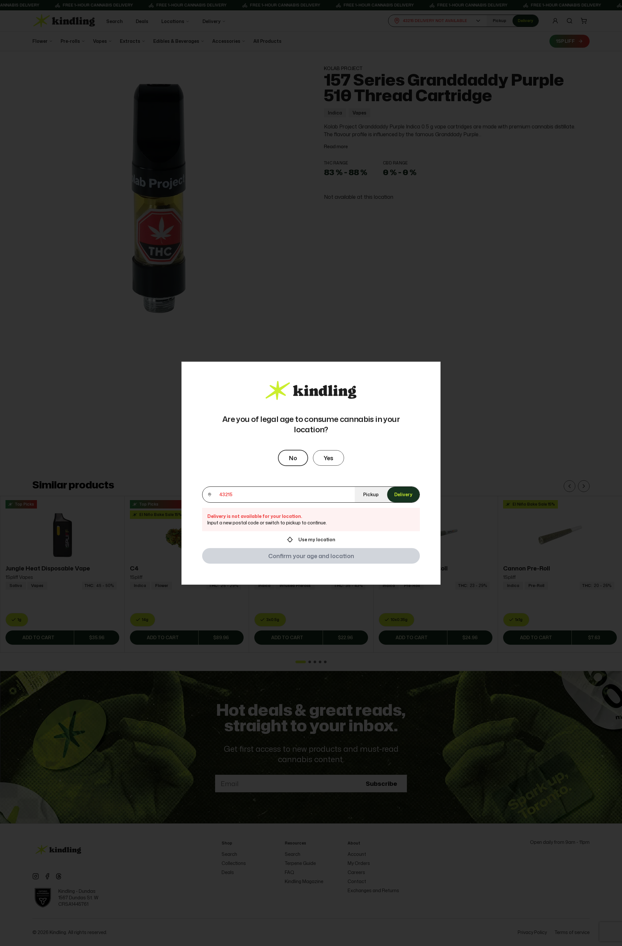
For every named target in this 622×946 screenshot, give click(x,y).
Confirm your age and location (311, 556)
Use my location (316, 539)
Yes (328, 458)
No (293, 458)
